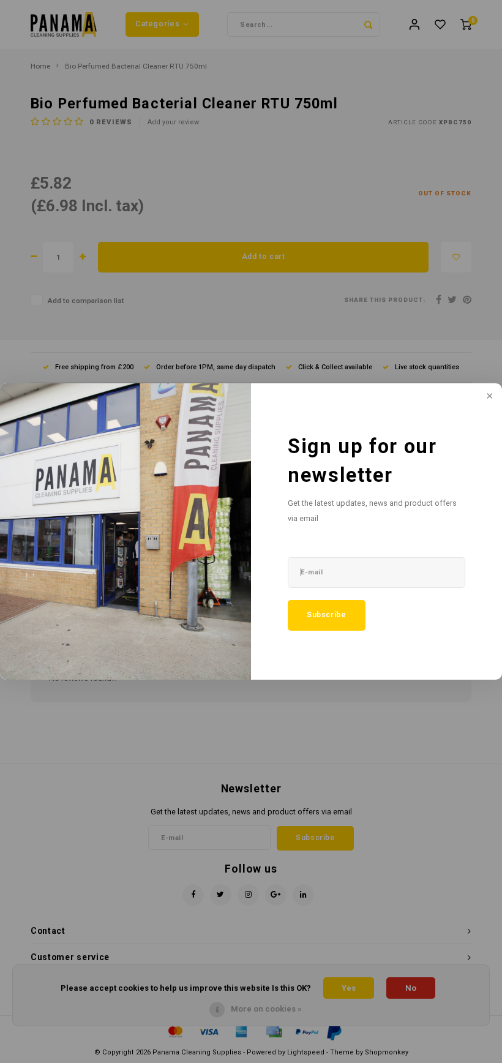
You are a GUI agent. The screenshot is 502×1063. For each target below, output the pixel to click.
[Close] (488, 396)
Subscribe (327, 614)
